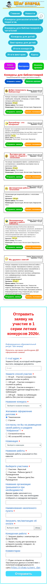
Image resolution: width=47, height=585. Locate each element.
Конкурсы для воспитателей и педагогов (22, 20)
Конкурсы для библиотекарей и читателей (23, 29)
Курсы (34, 54)
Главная (15, 13)
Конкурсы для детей (23, 36)
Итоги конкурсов (22, 48)
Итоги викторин (17, 54)
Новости (30, 13)
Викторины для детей (23, 42)
